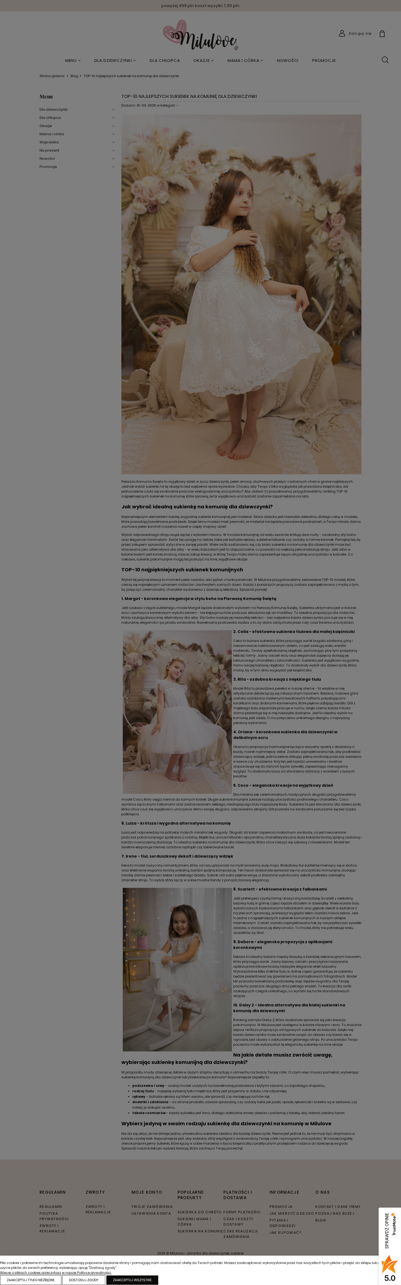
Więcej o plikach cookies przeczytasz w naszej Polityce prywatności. (56, 1272)
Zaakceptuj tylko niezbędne (31, 1280)
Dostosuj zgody (83, 1280)
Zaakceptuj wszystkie (132, 1280)
